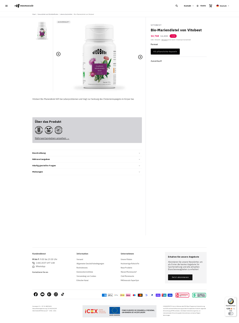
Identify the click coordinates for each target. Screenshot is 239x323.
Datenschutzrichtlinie (85, 272)
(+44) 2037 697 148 (45, 263)
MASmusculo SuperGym (130, 280)
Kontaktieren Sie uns (40, 272)
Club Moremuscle (127, 276)
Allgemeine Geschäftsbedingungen (90, 263)
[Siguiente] (140, 56)
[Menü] (235, 298)
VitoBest (156, 25)
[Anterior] (58, 54)
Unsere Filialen (126, 259)
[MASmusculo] (24, 6)
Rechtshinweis (82, 268)
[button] (176, 6)
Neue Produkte (126, 268)
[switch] (230, 313)
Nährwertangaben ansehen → (52, 138)
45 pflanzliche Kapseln (166, 52)
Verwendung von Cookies (86, 276)
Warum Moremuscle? (129, 272)
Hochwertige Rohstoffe (130, 263)
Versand (164, 39)
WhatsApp (40, 266)
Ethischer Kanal (83, 280)
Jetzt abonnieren (180, 277)
